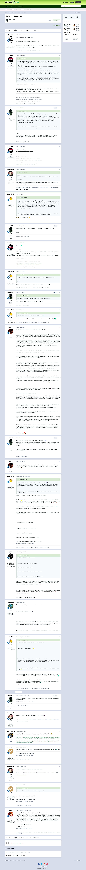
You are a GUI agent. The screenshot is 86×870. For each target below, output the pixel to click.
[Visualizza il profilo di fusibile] (10, 331)
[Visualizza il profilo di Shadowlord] (10, 173)
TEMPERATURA (11, 731)
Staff (17, 9)
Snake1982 (12, 19)
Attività (12, 6)
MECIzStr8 (13, 566)
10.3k (11, 118)
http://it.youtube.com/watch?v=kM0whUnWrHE (25, 37)
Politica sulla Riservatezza (43, 866)
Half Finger (10, 55)
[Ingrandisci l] (17, 217)
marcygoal (10, 747)
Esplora (7, 6)
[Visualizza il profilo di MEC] (10, 556)
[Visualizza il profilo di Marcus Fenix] (10, 198)
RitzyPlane (13, 158)
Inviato (20, 34)
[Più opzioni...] (59, 35)
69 (11, 65)
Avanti (28, 30)
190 (11, 44)
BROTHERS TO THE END (17, 855)
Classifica (29, 9)
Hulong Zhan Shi (9, 855)
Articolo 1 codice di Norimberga (22, 189)
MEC (10, 552)
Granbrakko (10, 602)
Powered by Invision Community (43, 868)
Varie (19, 20)
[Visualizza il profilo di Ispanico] (10, 38)
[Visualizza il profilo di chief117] (74, 29)
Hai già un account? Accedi (68, 2)
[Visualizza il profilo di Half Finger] (10, 59)
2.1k (11, 204)
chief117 (77, 28)
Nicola (10, 810)
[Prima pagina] (6, 30)
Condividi (49, 20)
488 (11, 757)
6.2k (11, 179)
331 (11, 820)
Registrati (78, 2)
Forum (6, 9)
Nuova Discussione (56, 25)
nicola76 (12, 822)
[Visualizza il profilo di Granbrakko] (10, 606)
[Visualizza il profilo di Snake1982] (7, 20)
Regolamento (11, 9)
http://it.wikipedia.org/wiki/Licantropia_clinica (24, 151)
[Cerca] (80, 6)
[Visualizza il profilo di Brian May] (74, 25)
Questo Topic (74, 6)
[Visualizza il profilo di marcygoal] (10, 751)
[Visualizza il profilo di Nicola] (10, 814)
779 (11, 612)
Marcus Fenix (10, 194)
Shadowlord (10, 169)
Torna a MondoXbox (19, 6)
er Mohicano (12, 47)
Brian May (78, 24)
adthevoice (12, 206)
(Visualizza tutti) (27, 852)
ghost (17, 232)
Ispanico (10, 34)
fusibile (10, 327)
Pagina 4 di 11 (35, 30)
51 (11, 562)
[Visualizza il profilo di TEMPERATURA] (10, 735)
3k (11, 741)
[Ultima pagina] (31, 30)
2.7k (11, 337)
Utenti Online (22, 9)
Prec (9, 30)
